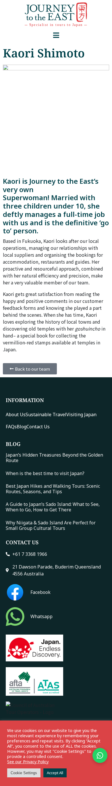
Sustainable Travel (46, 414)
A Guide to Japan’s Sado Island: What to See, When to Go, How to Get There (53, 507)
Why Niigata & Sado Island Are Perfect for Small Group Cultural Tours (51, 525)
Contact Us (38, 426)
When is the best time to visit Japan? (45, 473)
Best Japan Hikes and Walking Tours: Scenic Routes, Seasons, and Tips (53, 489)
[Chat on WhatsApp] (99, 755)
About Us (16, 414)
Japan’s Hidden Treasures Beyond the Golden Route (54, 458)
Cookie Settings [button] (24, 773)
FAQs (11, 426)
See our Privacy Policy (28, 761)
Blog (21, 426)
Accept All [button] (55, 772)
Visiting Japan (81, 414)
